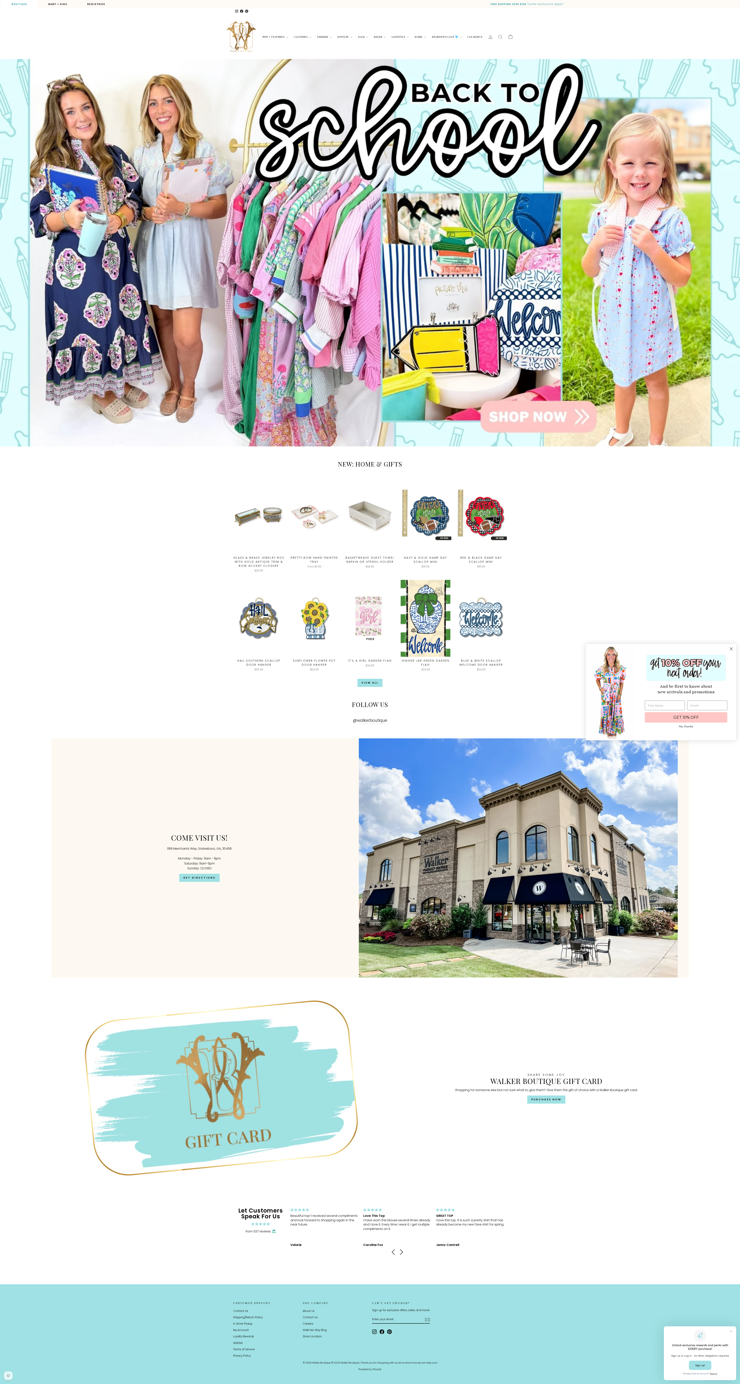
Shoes (378, 36)
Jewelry (343, 36)
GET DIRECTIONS (199, 878)
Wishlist (238, 1343)
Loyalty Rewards (243, 1336)
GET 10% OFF (686, 717)
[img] (260, 1224)
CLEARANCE (475, 36)
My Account (241, 1330)
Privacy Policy (242, 1356)
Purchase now (546, 1099)
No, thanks (686, 726)
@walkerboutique (370, 720)
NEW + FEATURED (273, 36)
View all (370, 683)
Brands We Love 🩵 (445, 36)
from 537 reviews (258, 1231)
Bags (361, 36)
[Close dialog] (731, 648)
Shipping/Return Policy (248, 1317)
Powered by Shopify (370, 1369)
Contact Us (240, 1311)
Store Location (312, 1336)
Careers (308, 1324)
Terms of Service (244, 1349)
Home (419, 36)
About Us (308, 1311)
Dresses (323, 36)
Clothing (301, 36)
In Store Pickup (242, 1324)
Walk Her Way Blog (315, 1330)
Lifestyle (399, 36)
